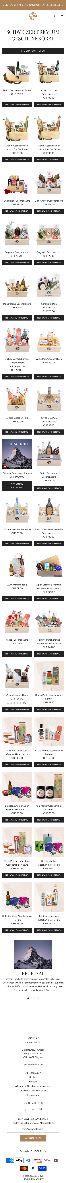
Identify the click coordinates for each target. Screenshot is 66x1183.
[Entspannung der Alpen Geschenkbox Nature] (17, 787)
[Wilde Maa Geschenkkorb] (49, 340)
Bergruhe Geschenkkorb (17, 252)
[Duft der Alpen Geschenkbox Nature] (17, 897)
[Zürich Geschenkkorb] (17, 676)
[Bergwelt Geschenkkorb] (49, 233)
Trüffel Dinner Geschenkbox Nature (49, 752)
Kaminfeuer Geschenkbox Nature (49, 807)
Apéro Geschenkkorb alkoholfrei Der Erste (17, 147)
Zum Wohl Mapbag (17, 584)
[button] (28, 998)
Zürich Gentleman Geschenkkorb (49, 475)
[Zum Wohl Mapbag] (17, 566)
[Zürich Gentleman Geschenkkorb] (49, 454)
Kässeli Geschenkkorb (17, 639)
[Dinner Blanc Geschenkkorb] (17, 285)
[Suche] (55, 16)
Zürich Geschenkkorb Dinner (17, 90)
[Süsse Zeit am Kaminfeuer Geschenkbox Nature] (17, 842)
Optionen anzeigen (17, 486)
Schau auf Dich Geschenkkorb (49, 305)
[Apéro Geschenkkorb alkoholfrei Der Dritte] (49, 127)
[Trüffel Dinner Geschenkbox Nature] (49, 732)
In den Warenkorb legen (17, 104)
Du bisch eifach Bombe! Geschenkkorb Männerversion (17, 363)
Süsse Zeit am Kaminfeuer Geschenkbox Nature (17, 863)
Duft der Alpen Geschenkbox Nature (17, 918)
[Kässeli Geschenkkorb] (17, 621)
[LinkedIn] (40, 1109)
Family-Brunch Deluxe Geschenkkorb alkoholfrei (49, 641)
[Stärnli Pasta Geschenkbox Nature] (49, 676)
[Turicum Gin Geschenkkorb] (17, 510)
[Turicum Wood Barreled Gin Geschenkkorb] (49, 510)
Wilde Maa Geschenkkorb (49, 359)
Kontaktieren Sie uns (33, 1064)
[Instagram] (33, 1109)
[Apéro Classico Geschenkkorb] (49, 71)
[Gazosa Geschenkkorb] (17, 399)
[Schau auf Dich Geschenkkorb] (49, 285)
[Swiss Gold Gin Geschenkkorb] (49, 399)
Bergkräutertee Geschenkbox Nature (49, 863)
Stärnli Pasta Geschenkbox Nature (49, 697)
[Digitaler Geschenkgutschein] (17, 454)
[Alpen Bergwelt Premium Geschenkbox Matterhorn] (49, 566)
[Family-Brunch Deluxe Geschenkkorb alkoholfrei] (49, 621)
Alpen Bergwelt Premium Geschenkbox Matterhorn (49, 586)
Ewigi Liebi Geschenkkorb (17, 200)
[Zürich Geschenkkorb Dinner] (17, 71)
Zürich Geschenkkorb (17, 695)
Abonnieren (33, 1138)
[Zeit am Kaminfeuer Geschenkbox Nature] (17, 732)
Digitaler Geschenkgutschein (17, 473)
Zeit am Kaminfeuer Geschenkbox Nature (17, 752)
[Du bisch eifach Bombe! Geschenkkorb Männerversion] (17, 340)
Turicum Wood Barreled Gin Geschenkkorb (49, 531)
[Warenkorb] (62, 16)
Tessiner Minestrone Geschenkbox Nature (49, 918)
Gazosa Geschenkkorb (17, 418)
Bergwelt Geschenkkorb (49, 252)
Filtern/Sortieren (33, 51)
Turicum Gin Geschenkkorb (17, 529)
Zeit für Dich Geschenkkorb (49, 200)
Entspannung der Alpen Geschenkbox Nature (17, 807)
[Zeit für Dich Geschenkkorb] (49, 182)
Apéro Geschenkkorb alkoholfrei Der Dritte (49, 147)
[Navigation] (3, 16)
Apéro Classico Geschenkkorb (49, 92)
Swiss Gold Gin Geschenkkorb (49, 420)
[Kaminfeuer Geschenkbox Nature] (49, 787)
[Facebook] (25, 1109)
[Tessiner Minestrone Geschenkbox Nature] (49, 897)
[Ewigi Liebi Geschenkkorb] (17, 182)
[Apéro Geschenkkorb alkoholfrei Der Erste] (17, 127)
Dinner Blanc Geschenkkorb (17, 303)
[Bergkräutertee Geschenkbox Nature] (49, 842)
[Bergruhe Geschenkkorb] (17, 233)
